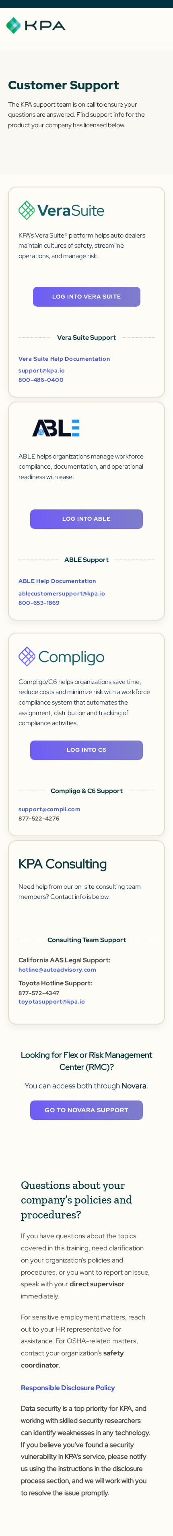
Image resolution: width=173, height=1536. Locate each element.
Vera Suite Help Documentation (64, 358)
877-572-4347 (39, 993)
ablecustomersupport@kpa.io (62, 593)
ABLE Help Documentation (57, 581)
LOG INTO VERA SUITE (86, 296)
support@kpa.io (42, 370)
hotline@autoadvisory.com (58, 969)
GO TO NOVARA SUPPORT (87, 1110)
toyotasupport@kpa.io (52, 1001)
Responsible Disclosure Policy (68, 1387)
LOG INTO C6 (86, 749)
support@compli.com (50, 809)
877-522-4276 (39, 818)
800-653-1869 (39, 603)
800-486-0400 (41, 380)
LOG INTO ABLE (86, 518)
